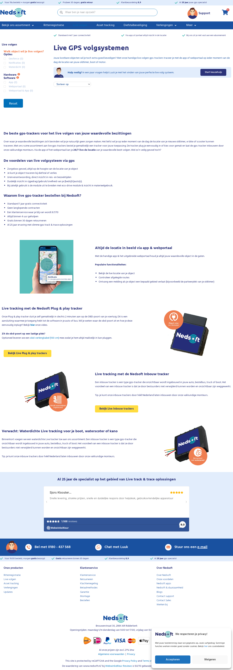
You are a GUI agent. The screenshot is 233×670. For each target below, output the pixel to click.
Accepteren (173, 659)
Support (204, 13)
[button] (18, 25)
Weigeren (210, 659)
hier (206, 646)
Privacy (131, 654)
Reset (13, 103)
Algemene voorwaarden (111, 654)
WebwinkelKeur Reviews (118, 666)
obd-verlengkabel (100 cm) (44, 338)
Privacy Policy (129, 661)
